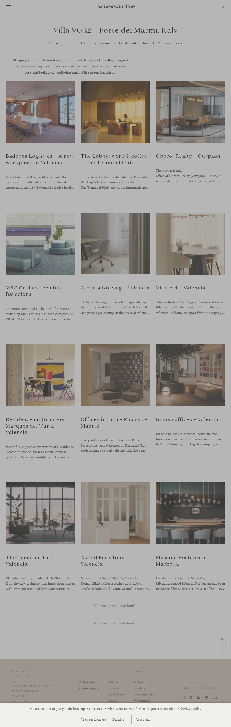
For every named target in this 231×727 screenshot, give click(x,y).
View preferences (93, 719)
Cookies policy (190, 708)
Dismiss (118, 719)
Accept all (143, 719)
